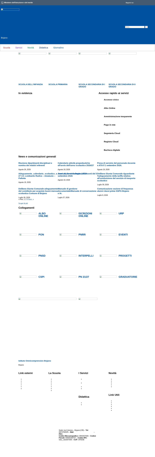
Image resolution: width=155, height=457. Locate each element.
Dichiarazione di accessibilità (58, 419)
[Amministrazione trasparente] (101, 116)
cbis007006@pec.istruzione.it (74, 434)
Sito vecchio (117, 410)
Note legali (85, 418)
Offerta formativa (89, 403)
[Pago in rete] (101, 124)
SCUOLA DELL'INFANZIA (30, 84)
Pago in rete (109, 125)
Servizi (18, 47)
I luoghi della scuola (60, 381)
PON (41, 234)
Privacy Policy (27, 418)
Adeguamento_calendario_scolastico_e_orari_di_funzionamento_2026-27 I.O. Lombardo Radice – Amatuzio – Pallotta (53, 176)
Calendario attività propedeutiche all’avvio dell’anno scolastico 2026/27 (76, 164)
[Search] (146, 27)
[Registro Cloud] (101, 141)
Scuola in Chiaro (29, 385)
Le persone (57, 383)
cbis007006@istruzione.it (83, 432)
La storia (56, 390)
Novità (31, 47)
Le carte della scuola (60, 387)
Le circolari (117, 381)
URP (121, 213)
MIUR (25, 379)
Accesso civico (111, 100)
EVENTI (123, 234)
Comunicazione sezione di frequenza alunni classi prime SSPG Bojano (115, 190)
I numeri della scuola (60, 385)
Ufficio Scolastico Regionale (33, 381)
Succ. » (31, 199)
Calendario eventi (119, 383)
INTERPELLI (86, 255)
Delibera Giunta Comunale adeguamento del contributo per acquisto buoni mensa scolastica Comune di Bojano (38, 191)
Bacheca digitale (112, 150)
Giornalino (58, 47)
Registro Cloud (111, 142)
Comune (26, 388)
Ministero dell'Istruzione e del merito (18, 2)
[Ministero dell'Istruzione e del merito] (2, 2)
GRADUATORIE (128, 276)
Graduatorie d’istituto (120, 408)
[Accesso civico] (101, 99)
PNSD (41, 255)
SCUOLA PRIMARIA (58, 84)
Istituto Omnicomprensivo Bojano (28, 33)
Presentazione (58, 379)
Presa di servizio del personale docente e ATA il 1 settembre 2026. (116, 164)
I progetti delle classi (90, 405)
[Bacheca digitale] (101, 149)
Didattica (43, 47)
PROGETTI (125, 255)
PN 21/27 (84, 276)
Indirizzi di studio (89, 387)
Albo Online (109, 108)
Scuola (6, 47)
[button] (126, 24)
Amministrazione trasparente (118, 116)
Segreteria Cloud (112, 133)
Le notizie (116, 379)
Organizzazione (59, 388)
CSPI (41, 276)
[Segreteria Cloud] (101, 132)
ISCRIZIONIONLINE (85, 214)
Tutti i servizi (87, 388)
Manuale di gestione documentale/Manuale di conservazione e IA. (77, 191)
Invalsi (25, 383)
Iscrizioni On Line (29, 387)
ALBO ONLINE (43, 214)
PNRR (82, 234)
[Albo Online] (101, 107)
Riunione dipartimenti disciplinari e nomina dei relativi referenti (35, 164)
